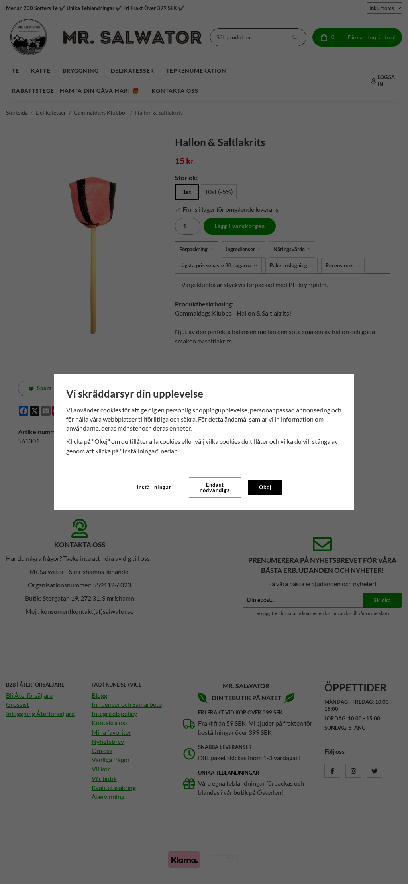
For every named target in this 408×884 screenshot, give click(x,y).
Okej (265, 487)
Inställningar (154, 487)
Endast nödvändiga (215, 487)
